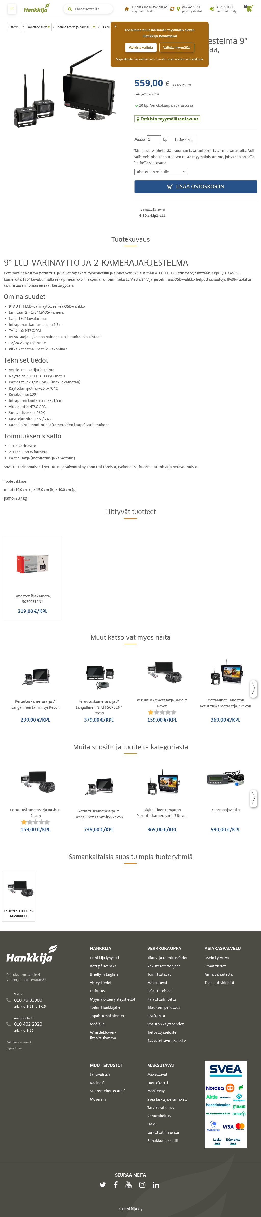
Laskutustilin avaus (163, 1132)
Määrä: (140, 139)
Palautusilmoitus (161, 999)
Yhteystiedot (101, 982)
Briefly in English (104, 974)
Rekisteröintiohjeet (163, 966)
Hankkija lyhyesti (104, 957)
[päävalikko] (12, 9)
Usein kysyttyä (217, 957)
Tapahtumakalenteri (107, 1015)
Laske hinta (184, 139)
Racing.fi (97, 1082)
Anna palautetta (219, 974)
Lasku (152, 1124)
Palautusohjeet (160, 990)
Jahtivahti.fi (100, 1074)
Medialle (97, 1024)
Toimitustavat (159, 974)
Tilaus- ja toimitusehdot (167, 957)
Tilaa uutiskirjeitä (219, 982)
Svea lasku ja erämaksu (167, 1099)
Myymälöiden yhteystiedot (112, 999)
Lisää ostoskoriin (199, 186)
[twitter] (104, 1184)
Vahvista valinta (141, 47)
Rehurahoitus (159, 1115)
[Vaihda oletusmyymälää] (172, 8)
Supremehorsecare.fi (108, 1091)
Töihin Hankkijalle (105, 1007)
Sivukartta (156, 1015)
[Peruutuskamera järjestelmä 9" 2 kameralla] (65, 88)
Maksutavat (157, 982)
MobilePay (156, 1091)
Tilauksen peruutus (163, 1007)
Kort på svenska (103, 966)
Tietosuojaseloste (161, 1032)
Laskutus (97, 990)
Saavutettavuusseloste (166, 1040)
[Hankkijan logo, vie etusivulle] (38, 8)
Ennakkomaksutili (162, 1140)
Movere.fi (98, 1099)
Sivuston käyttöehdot (165, 1024)
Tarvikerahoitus (160, 1107)
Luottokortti (157, 1082)
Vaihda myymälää (176, 47)
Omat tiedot (215, 966)
